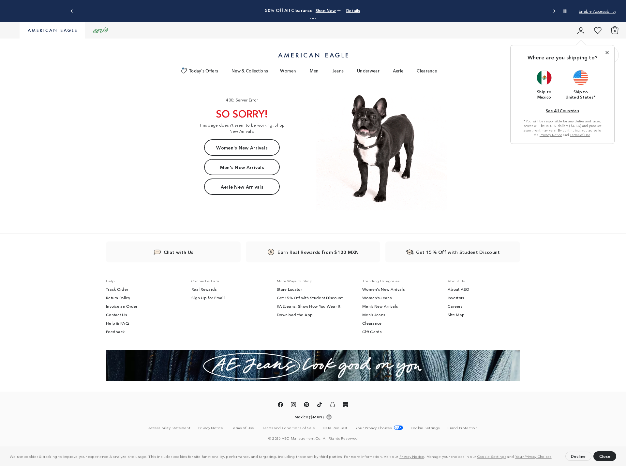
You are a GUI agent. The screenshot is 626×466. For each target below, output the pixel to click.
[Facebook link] (280, 405)
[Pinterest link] (306, 405)
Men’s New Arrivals (380, 306)
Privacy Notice (411, 456)
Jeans (338, 71)
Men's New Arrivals (242, 167)
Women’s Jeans (377, 298)
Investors (456, 298)
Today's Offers (203, 71)
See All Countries (562, 110)
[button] (554, 457)
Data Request (335, 427)
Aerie (398, 71)
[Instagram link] (293, 405)
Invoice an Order (122, 306)
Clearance (427, 71)
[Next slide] (554, 11)
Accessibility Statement (169, 427)
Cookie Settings (491, 456)
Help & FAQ (117, 323)
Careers (455, 306)
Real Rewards (204, 289)
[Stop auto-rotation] (565, 11)
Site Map (456, 315)
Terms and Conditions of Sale (288, 427)
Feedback (115, 331)
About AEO (459, 289)
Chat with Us (179, 252)
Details (353, 10)
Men (314, 71)
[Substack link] (345, 405)
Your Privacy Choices (533, 456)
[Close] (607, 52)
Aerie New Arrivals (242, 186)
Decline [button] (578, 456)
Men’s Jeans (373, 315)
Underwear (368, 71)
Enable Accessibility (597, 11)
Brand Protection (462, 427)
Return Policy (118, 298)
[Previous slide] (71, 11)
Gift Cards (371, 331)
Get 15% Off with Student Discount (310, 298)
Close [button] (605, 456)
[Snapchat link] (332, 405)
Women (288, 71)
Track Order (117, 289)
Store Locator (289, 289)
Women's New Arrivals (242, 147)
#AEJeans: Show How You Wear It (308, 306)
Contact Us (116, 315)
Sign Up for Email (208, 298)
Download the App (295, 315)
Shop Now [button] (326, 10)
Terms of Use (580, 134)
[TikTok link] (319, 405)
